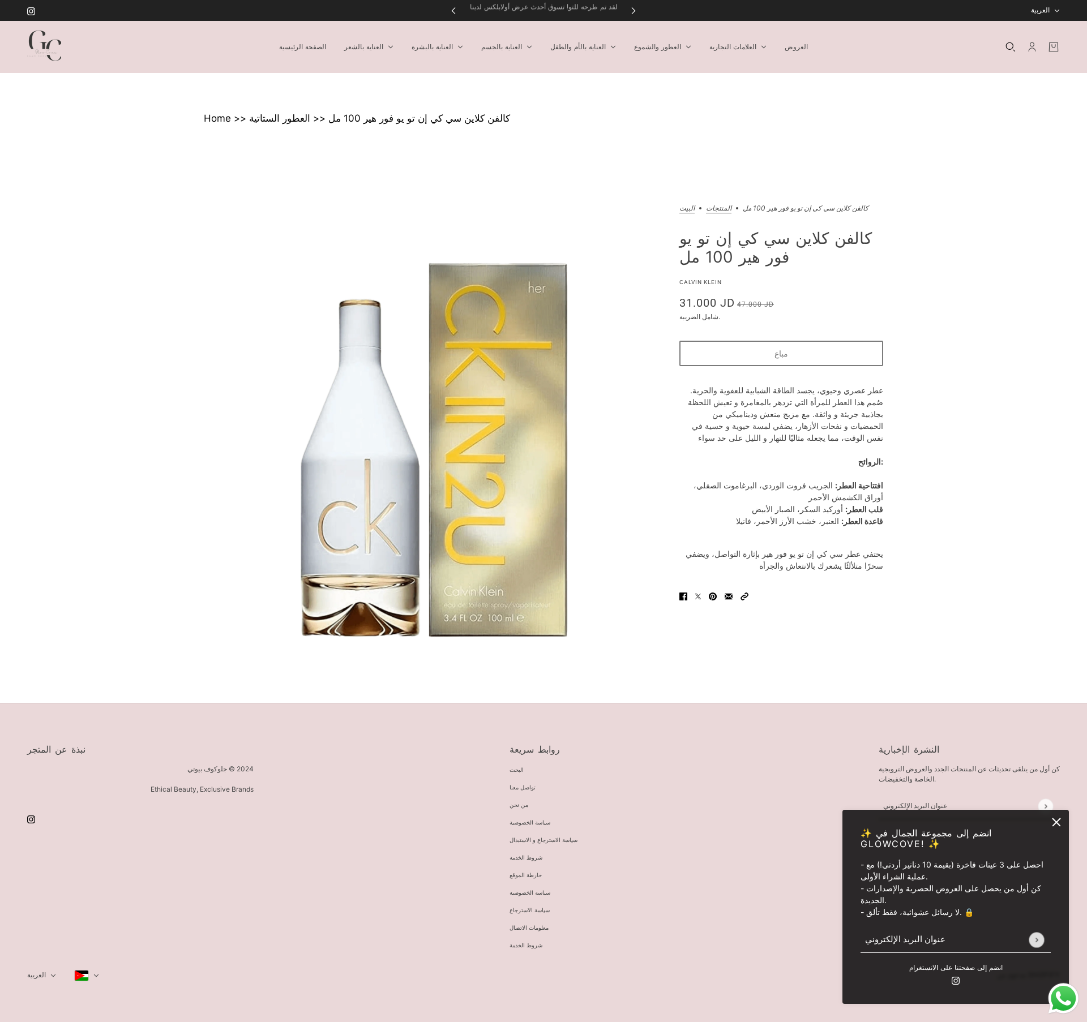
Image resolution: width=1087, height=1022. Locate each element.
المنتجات (718, 208)
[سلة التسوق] (1053, 47)
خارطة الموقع (526, 875)
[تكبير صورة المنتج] (432, 433)
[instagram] (31, 10)
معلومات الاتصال (529, 928)
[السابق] (453, 10)
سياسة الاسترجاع (530, 910)
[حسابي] (1032, 47)
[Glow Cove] (44, 47)
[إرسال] (1036, 939)
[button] (744, 595)
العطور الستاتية (279, 118)
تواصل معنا (523, 787)
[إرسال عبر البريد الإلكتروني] (728, 595)
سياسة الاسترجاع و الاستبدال (543, 840)
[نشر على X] (698, 595)
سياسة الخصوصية (530, 822)
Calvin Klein (700, 282)
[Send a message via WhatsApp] (1063, 998)
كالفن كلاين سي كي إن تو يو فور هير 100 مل (419, 118)
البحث (517, 770)
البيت (687, 208)
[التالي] (633, 10)
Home (217, 118)
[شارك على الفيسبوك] (683, 595)
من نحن (519, 805)
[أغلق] (1056, 822)
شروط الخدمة (526, 857)
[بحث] (1010, 47)
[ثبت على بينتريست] (712, 595)
